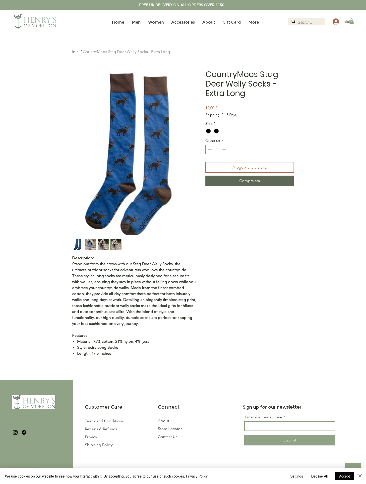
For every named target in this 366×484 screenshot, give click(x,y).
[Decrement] (209, 149)
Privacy (91, 437)
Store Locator (170, 428)
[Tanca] (360, 476)
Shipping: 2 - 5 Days (221, 114)
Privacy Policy (197, 476)
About (163, 420)
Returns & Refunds (101, 429)
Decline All (319, 476)
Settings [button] (296, 476)
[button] (351, 21)
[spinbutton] (216, 149)
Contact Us (167, 436)
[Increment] (224, 149)
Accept (344, 476)
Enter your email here (263, 417)
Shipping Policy (99, 444)
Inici (75, 51)
